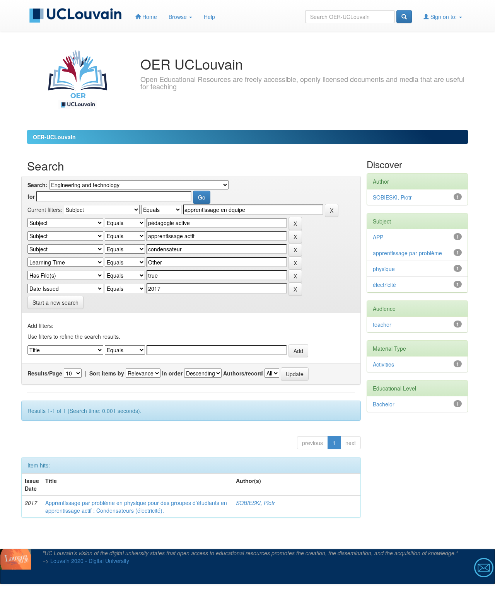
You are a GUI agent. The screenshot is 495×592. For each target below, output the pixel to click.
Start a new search (55, 302)
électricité (384, 284)
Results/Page (44, 373)
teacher (382, 324)
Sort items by (106, 373)
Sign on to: (443, 16)
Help (209, 16)
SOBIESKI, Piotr (255, 503)
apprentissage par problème (407, 253)
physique (384, 269)
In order (172, 373)
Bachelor (383, 404)
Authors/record (243, 373)
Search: (37, 185)
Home (149, 16)
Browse (178, 16)
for (31, 196)
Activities (383, 364)
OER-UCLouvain (54, 137)
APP (378, 237)
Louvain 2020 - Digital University (89, 561)
